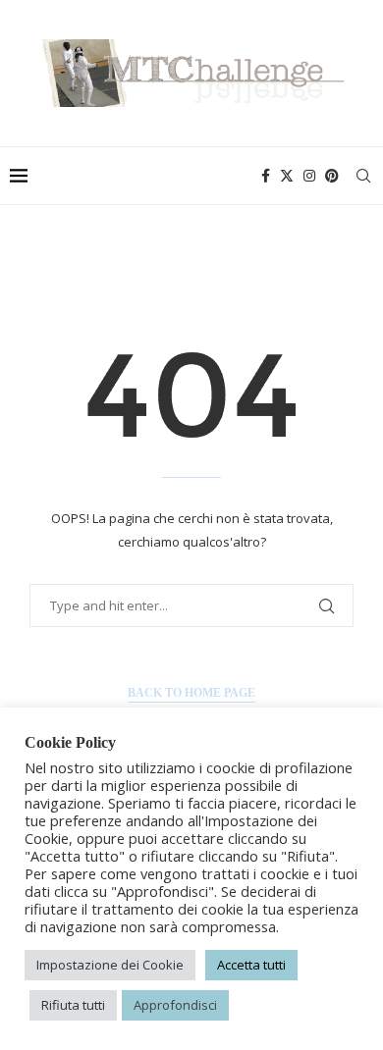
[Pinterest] (332, 175)
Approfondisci (175, 1005)
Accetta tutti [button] (251, 964)
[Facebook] (265, 175)
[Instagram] (309, 175)
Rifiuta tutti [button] (73, 1005)
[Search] (363, 175)
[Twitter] (287, 175)
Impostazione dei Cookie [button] (110, 964)
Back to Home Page (191, 693)
